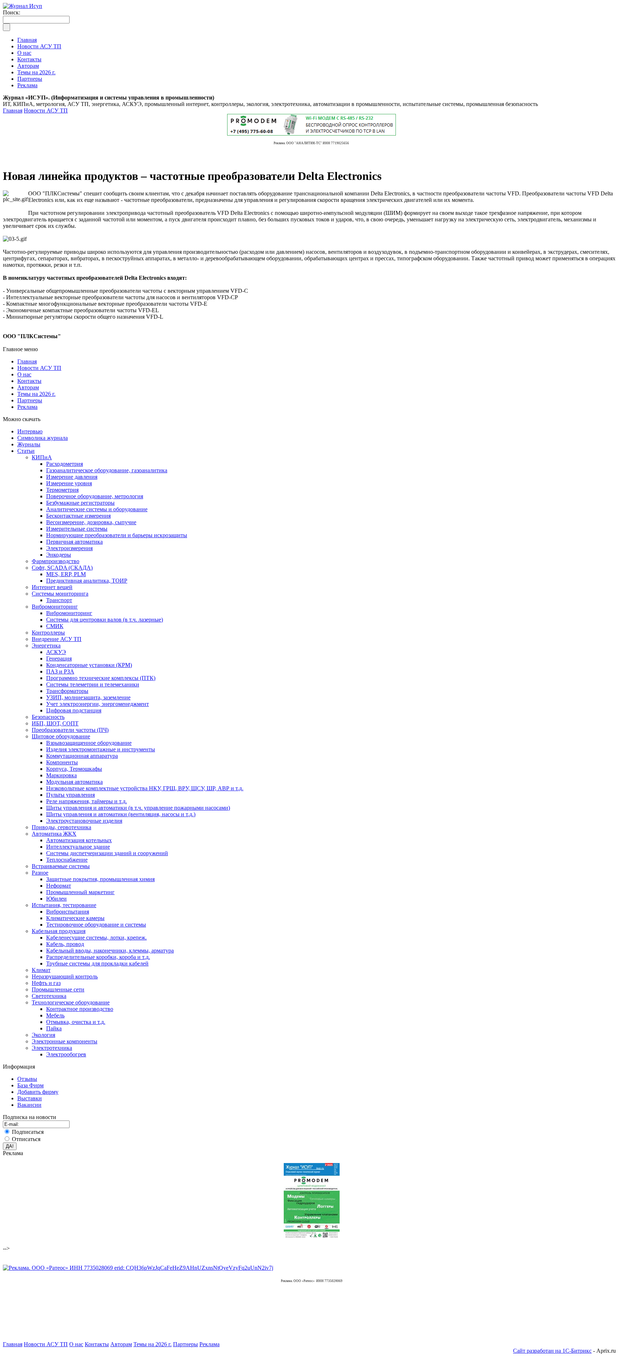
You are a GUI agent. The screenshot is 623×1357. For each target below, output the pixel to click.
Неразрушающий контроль (65, 976)
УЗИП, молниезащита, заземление (88, 697)
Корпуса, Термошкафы (74, 769)
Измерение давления (71, 477)
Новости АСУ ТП (46, 110)
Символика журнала (42, 438)
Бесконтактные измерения (78, 516)
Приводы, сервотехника (61, 827)
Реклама (27, 407)
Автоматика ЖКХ (54, 834)
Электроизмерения (69, 548)
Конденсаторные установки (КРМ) (89, 665)
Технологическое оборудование (71, 1002)
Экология (43, 1035)
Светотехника (49, 996)
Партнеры (29, 400)
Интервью (30, 431)
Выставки (29, 1098)
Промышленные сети (58, 989)
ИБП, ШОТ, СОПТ (55, 723)
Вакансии (29, 1105)
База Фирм (30, 1085)
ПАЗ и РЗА (60, 671)
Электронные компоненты (64, 1041)
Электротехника (52, 1048)
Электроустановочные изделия (84, 821)
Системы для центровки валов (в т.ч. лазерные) (104, 619)
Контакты (29, 381)
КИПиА (42, 457)
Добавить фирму (37, 1092)
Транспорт (59, 600)
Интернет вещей (52, 587)
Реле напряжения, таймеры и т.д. (86, 801)
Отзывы (27, 1079)
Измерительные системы (76, 529)
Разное (40, 873)
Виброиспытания (67, 912)
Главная (12, 110)
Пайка (54, 1028)
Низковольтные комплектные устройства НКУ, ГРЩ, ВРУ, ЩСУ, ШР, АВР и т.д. (144, 788)
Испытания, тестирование (64, 905)
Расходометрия (64, 464)
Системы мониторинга (60, 594)
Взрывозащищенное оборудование (89, 743)
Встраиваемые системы (61, 866)
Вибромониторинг (55, 607)
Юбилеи (56, 899)
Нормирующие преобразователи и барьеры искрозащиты (116, 535)
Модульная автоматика (74, 782)
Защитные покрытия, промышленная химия (100, 879)
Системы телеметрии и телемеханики (92, 684)
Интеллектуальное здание (78, 847)
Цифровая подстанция (73, 710)
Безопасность (48, 717)
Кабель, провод (65, 944)
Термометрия (62, 490)
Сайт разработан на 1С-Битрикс (552, 1351)
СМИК (54, 626)
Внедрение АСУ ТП (56, 639)
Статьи (26, 451)
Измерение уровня (69, 483)
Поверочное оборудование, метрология (94, 496)
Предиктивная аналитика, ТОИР (86, 581)
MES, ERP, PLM (66, 574)
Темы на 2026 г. (36, 394)
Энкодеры (58, 555)
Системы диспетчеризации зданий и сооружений (107, 853)
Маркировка (61, 775)
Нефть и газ (46, 983)
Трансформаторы (67, 691)
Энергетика (46, 645)
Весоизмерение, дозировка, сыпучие (91, 522)
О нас (24, 374)
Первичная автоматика (74, 542)
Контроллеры (48, 632)
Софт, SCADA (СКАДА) (62, 568)
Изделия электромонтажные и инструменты (100, 749)
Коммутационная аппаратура (82, 756)
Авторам (28, 387)
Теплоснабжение (67, 860)
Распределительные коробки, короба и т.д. (98, 957)
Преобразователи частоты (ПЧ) (70, 730)
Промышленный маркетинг (80, 892)
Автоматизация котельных (79, 840)
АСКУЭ (56, 652)
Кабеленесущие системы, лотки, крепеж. (96, 937)
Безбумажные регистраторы (80, 503)
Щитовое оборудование (61, 736)
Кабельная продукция (58, 931)
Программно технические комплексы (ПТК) (100, 678)
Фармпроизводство (55, 561)
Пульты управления (70, 795)
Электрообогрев (66, 1054)
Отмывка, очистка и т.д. (75, 1022)
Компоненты (62, 762)
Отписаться (26, 1139)
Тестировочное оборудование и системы (96, 924)
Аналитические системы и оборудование (96, 509)
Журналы (28, 444)
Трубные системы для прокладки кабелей (97, 963)
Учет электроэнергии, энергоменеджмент (97, 704)
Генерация (59, 658)
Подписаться (28, 1132)
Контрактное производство (79, 1009)
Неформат (58, 886)
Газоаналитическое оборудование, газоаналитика (106, 470)
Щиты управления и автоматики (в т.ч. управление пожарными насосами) (138, 808)
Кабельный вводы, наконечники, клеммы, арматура (110, 950)
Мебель (55, 1015)
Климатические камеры (75, 918)
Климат (41, 970)
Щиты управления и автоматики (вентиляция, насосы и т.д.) (120, 814)
